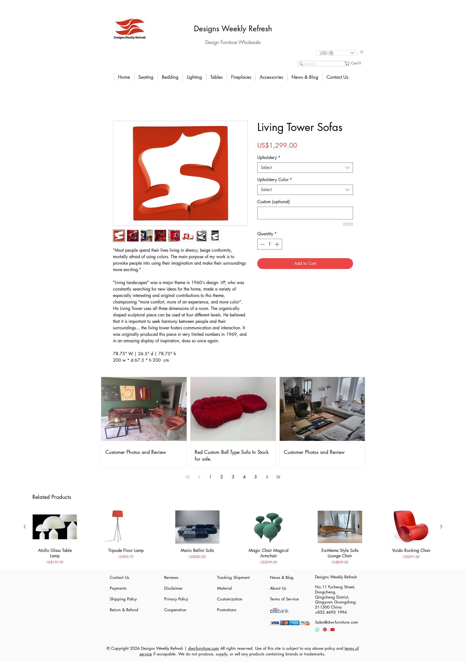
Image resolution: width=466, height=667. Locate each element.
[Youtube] (332, 629)
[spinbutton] (270, 244)
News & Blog (281, 577)
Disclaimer (173, 588)
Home (118, 102)
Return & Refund (124, 609)
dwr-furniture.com (203, 648)
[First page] (188, 477)
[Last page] (278, 477)
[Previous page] (199, 477)
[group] (233, 537)
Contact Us (119, 577)
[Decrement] (262, 244)
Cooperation (175, 609)
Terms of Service (284, 599)
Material (224, 588)
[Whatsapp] (317, 629)
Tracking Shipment (233, 577)
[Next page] (267, 477)
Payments (118, 588)
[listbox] (336, 53)
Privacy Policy (176, 599)
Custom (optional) (273, 202)
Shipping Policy (123, 599)
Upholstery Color (274, 179)
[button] (336, 53)
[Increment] (277, 244)
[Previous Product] (25, 526)
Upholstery (268, 157)
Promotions (226, 609)
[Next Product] (441, 526)
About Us (278, 588)
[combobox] (305, 168)
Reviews (171, 577)
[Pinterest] (325, 629)
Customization (229, 599)
